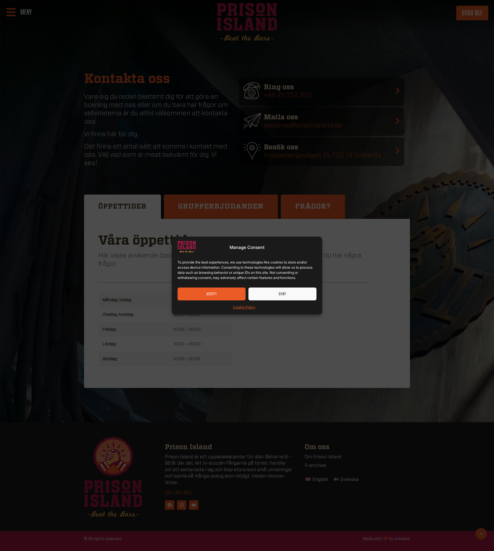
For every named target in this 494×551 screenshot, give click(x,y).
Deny (282, 294)
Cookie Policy (244, 307)
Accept (211, 294)
